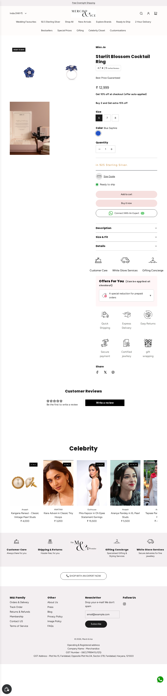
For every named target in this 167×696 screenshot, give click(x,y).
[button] (126, 176)
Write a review (105, 402)
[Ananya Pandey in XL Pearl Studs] (125, 483)
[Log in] (148, 13)
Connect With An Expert (129, 213)
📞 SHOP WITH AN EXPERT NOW (83, 575)
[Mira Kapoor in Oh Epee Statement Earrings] (92, 483)
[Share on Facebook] (97, 373)
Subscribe (96, 624)
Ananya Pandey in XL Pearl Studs (125, 515)
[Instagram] (124, 604)
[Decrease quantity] (99, 149)
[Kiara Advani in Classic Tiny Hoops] (58, 483)
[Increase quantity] (111, 149)
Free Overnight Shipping (83, 3)
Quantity (102, 142)
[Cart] (155, 13)
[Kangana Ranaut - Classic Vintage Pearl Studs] (25, 483)
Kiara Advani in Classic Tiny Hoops (58, 515)
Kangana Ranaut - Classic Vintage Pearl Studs (25, 515)
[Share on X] (105, 373)
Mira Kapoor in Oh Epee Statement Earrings (92, 515)
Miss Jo (101, 47)
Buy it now (126, 203)
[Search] (141, 13)
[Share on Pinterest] (113, 373)
